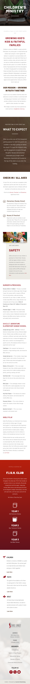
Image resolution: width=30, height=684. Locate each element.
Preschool (16, 192)
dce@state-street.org (19, 109)
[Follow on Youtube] (19, 672)
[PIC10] (15, 242)
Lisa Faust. (6, 452)
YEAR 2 (15, 525)
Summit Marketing (20, 682)
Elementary (23, 192)
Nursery (11, 192)
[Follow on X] (15, 672)
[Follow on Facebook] (11, 672)
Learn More (9, 572)
